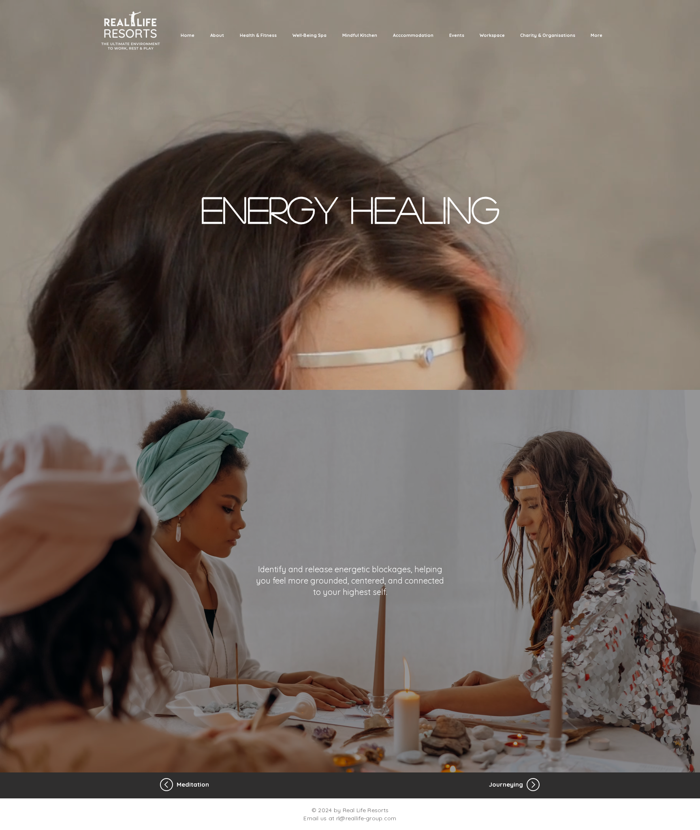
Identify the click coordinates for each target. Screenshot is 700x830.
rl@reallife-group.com (366, 818)
